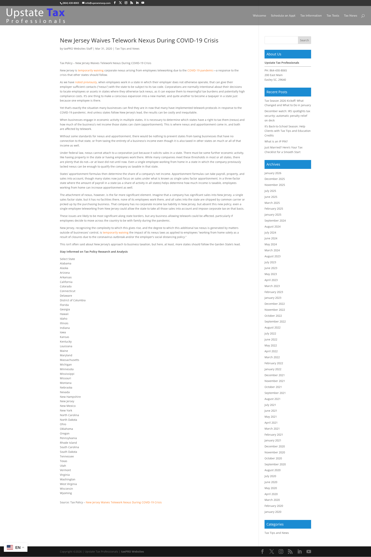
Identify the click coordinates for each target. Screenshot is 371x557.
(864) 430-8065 (71, 3)
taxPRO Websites (132, 551)
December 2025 (275, 179)
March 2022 (272, 357)
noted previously (86, 82)
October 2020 (273, 458)
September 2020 (275, 464)
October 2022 (273, 315)
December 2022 (275, 304)
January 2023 (273, 298)
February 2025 (274, 208)
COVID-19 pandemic (200, 70)
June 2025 (271, 197)
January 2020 (273, 512)
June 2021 (271, 410)
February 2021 (274, 434)
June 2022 (271, 339)
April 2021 (271, 422)
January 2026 (273, 173)
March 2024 (272, 250)
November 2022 (275, 310)
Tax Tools (333, 15)
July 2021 (270, 405)
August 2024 (273, 226)
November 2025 (275, 185)
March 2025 (272, 203)
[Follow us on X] (120, 2)
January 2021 (273, 440)
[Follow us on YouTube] (142, 2)
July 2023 (270, 262)
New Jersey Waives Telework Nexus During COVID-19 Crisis (124, 502)
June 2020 (271, 482)
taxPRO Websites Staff (78, 48)
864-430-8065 (278, 70)
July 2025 (270, 191)
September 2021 (275, 393)
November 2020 (275, 452)
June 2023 (271, 268)
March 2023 (272, 286)
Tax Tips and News (127, 48)
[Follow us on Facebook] (114, 2)
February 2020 (274, 506)
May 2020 (271, 488)
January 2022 (273, 369)
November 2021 (275, 381)
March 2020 (272, 500)
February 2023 (274, 292)
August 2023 (273, 256)
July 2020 (270, 476)
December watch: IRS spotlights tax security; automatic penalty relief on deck (287, 115)
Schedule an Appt (283, 15)
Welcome (259, 15)
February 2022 (274, 363)
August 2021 (273, 399)
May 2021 (271, 416)
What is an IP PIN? (276, 141)
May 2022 (271, 345)
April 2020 (271, 494)
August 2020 (273, 470)
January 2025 (273, 214)
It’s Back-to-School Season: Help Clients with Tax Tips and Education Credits (288, 130)
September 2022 (275, 321)
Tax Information (311, 15)
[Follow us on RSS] (131, 2)
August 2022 (273, 327)
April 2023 (271, 280)
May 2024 (271, 244)
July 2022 (270, 333)
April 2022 (271, 351)
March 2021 (272, 428)
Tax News (350, 15)
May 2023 (271, 274)
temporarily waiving (91, 70)
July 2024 (270, 232)
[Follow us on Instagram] (126, 2)
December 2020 (275, 446)
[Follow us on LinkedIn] (137, 2)
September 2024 (275, 220)
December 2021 (275, 375)
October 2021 (273, 387)
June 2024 (271, 238)
